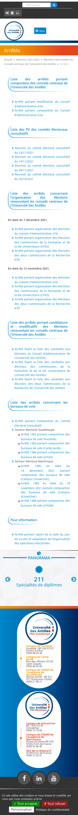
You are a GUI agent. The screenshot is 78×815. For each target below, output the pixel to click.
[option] (39, 576)
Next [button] (72, 578)
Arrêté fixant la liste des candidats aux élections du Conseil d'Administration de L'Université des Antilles (42, 353)
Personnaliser (21, 809)
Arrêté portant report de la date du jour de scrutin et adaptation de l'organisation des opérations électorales (42, 538)
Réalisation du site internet (13, 787)
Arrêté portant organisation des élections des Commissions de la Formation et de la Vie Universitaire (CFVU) (42, 242)
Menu (42, 30)
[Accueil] (14, 31)
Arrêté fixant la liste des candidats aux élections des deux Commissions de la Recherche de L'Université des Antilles (42, 383)
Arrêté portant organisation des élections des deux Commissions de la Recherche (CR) (42, 255)
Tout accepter (27, 803)
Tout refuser (56, 803)
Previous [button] (6, 578)
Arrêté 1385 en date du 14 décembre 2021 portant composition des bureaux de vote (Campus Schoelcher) (45, 472)
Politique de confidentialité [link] (52, 809)
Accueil (8, 59)
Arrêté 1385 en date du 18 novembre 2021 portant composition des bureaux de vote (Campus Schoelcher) (45, 489)
